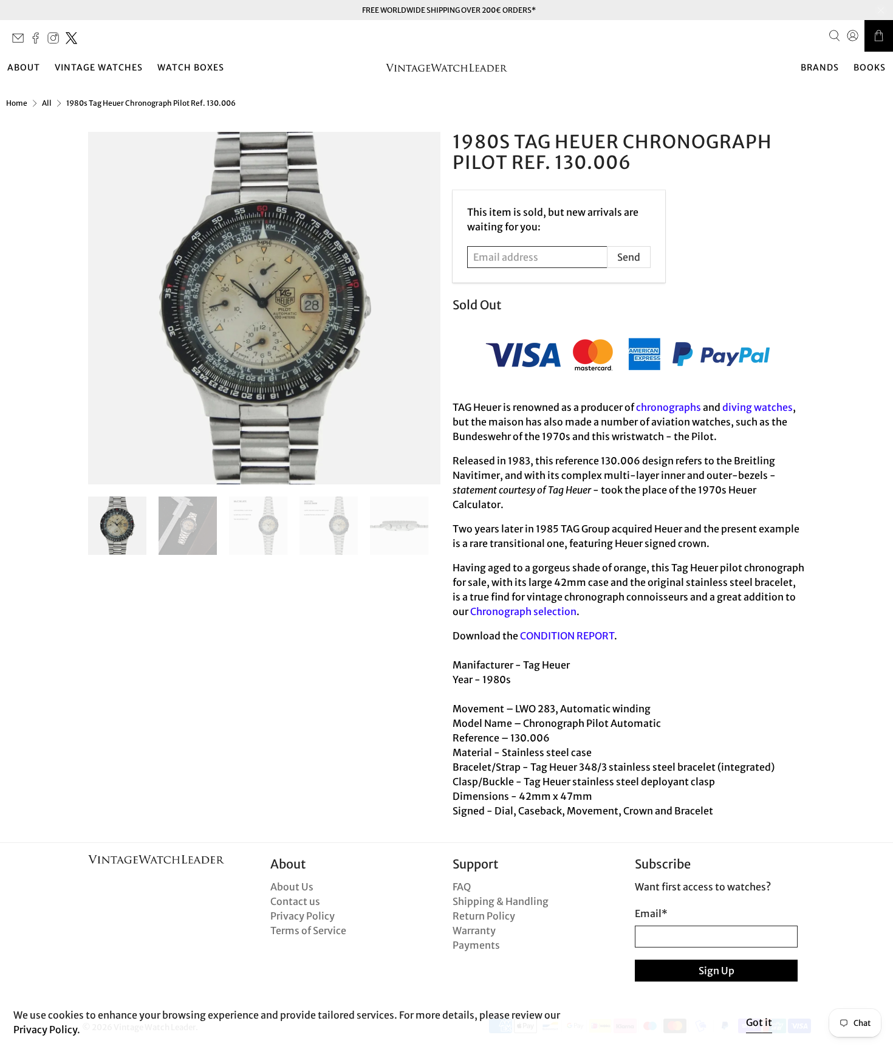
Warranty (474, 930)
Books (870, 67)
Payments (476, 945)
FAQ (462, 887)
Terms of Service (308, 930)
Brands (820, 67)
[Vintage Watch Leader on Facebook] (38, 41)
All (47, 103)
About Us (291, 887)
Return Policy (484, 916)
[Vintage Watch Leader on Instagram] (56, 41)
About (23, 67)
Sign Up (716, 971)
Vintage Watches (99, 67)
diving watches (757, 407)
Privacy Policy (302, 916)
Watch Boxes (190, 67)
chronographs (668, 407)
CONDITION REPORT (567, 636)
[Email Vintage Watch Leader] (21, 41)
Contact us (295, 901)
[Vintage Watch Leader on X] (74, 41)
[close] (881, 10)
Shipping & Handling (501, 901)
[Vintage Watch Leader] (446, 68)
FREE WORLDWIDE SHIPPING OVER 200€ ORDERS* (449, 10)
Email (651, 913)
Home (16, 103)
